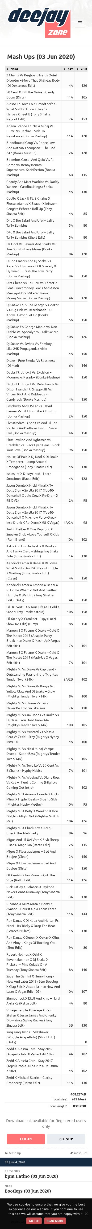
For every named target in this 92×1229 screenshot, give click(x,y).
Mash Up (15, 1153)
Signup (66, 1139)
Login (26, 1139)
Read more (55, 1221)
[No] (86, 1213)
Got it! (34, 1221)
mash (77, 1153)
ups (85, 1153)
